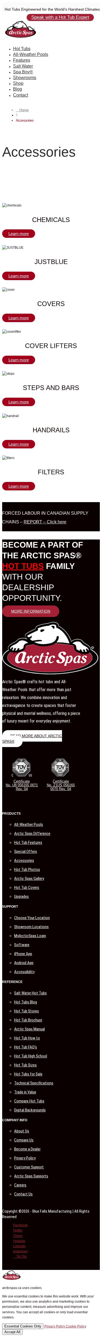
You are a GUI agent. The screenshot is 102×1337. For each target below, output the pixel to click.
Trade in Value (25, 1092)
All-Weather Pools (30, 54)
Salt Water (23, 66)
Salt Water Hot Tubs (30, 993)
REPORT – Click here (45, 522)
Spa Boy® (23, 72)
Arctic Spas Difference (32, 833)
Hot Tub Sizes (25, 1065)
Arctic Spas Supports (31, 1176)
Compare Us (23, 1140)
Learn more (18, 233)
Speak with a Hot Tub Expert (60, 17)
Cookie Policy (76, 1326)
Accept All (12, 1332)
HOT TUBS (23, 566)
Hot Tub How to (27, 1038)
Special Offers (25, 851)
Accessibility (24, 971)
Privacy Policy (25, 1158)
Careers (20, 1185)
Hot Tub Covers (26, 887)
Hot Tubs (21, 48)
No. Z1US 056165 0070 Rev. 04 (61, 787)
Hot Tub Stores (26, 1011)
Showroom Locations (31, 926)
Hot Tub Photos (27, 869)
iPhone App (23, 953)
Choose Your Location (32, 917)
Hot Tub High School (30, 1056)
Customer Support (29, 1167)
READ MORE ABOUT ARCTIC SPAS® (32, 739)
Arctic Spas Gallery (29, 878)
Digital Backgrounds (30, 1110)
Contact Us (23, 1194)
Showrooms (24, 77)
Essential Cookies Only (22, 1326)
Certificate (22, 781)
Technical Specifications (33, 1083)
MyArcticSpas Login (30, 935)
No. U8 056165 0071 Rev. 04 (22, 787)
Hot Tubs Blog (25, 1002)
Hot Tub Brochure (28, 1020)
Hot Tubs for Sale (28, 1074)
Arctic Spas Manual (29, 1029)
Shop (18, 83)
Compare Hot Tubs (29, 1101)
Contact (20, 95)
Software (21, 944)
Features (21, 60)
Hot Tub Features (28, 842)
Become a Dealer (27, 1149)
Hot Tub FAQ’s (25, 1047)
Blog (17, 89)
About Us (21, 1131)
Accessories (24, 860)
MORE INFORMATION (30, 611)
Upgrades (21, 896)
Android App (23, 962)
